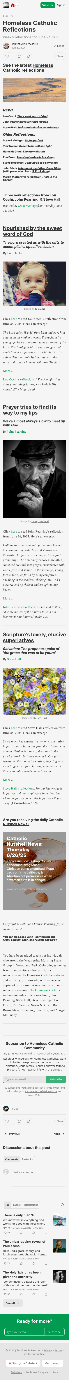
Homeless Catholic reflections (28, 68)
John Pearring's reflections (21, 607)
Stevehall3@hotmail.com (28, 1228)
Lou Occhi (14, 253)
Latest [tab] (17, 1205)
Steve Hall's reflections (18, 788)
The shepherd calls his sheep (35, 157)
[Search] (62, 1205)
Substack (16, 1372)
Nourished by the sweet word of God (32, 231)
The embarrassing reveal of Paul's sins (24, 1244)
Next (57, 1133)
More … (8, 371)
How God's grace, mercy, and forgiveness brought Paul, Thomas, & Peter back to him (25, 1252)
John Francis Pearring (25, 44)
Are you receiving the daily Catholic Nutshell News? (33, 822)
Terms (58, 1350)
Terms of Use (52, 1087)
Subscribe (48, 5)
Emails (8, 16)
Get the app (52, 1363)
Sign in (61, 5)
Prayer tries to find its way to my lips (29, 410)
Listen (61, 46)
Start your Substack (25, 1363)
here (14, 319)
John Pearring (26, 199)
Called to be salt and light (35, 146)
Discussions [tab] (31, 1205)
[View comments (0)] (19, 56)
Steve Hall (51, 199)
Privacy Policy (34, 1095)
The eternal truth (34, 151)
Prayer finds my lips (35, 121)
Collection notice (34, 1354)
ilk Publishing (40, 171)
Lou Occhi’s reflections (19, 379)
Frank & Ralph (12, 939)
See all (10, 1303)
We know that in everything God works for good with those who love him (23, 1221)
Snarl (25, 939)
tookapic (40, 309)
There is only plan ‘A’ (18, 1215)
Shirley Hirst (40, 718)
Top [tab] (7, 1205)
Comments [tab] (11, 1159)
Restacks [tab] (27, 1159)
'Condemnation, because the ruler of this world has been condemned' (25, 1283)
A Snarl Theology (46, 939)
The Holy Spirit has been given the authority (22, 1275)
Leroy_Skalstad (40, 521)
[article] (34, 1224)
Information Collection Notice (41, 1091)
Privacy (48, 1350)
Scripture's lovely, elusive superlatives (34, 637)
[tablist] (19, 1159)
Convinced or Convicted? (41, 162)
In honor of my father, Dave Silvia (39, 168)
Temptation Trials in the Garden (30, 178)
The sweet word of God (32, 116)
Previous (14, 1133)
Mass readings (27, 206)
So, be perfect (34, 140)
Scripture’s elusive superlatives (38, 127)
